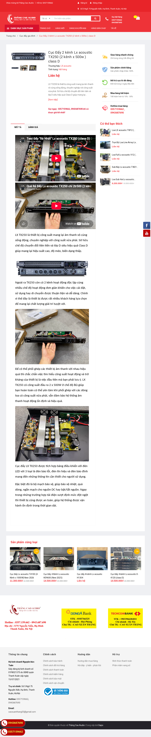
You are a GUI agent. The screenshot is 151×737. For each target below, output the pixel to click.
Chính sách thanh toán (53, 670)
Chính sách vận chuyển (53, 683)
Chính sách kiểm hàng (53, 674)
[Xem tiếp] (53, 99)
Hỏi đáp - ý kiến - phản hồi (89, 665)
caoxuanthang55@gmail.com (22, 712)
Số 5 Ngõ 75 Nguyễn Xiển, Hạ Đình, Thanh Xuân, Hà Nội (103, 9)
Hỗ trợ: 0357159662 (45, 3)
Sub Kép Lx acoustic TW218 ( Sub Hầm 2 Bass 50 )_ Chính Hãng (125, 167)
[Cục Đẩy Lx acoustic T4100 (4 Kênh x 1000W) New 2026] (25, 558)
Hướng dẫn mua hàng (88, 661)
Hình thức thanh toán (122, 661)
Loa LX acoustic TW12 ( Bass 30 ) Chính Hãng (123, 130)
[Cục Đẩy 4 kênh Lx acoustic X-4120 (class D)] (126, 558)
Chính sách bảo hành (52, 661)
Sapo (100, 725)
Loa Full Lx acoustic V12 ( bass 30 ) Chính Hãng (124, 155)
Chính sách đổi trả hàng (54, 665)
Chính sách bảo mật (52, 678)
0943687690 (117, 23)
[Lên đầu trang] (144, 728)
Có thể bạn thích (111, 123)
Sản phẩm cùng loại (24, 542)
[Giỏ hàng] (138, 18)
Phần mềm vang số (121, 665)
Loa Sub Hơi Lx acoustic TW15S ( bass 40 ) (123, 179)
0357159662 (117, 20)
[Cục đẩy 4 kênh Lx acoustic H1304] (92, 558)
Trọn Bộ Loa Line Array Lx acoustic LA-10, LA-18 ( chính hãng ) (124, 142)
